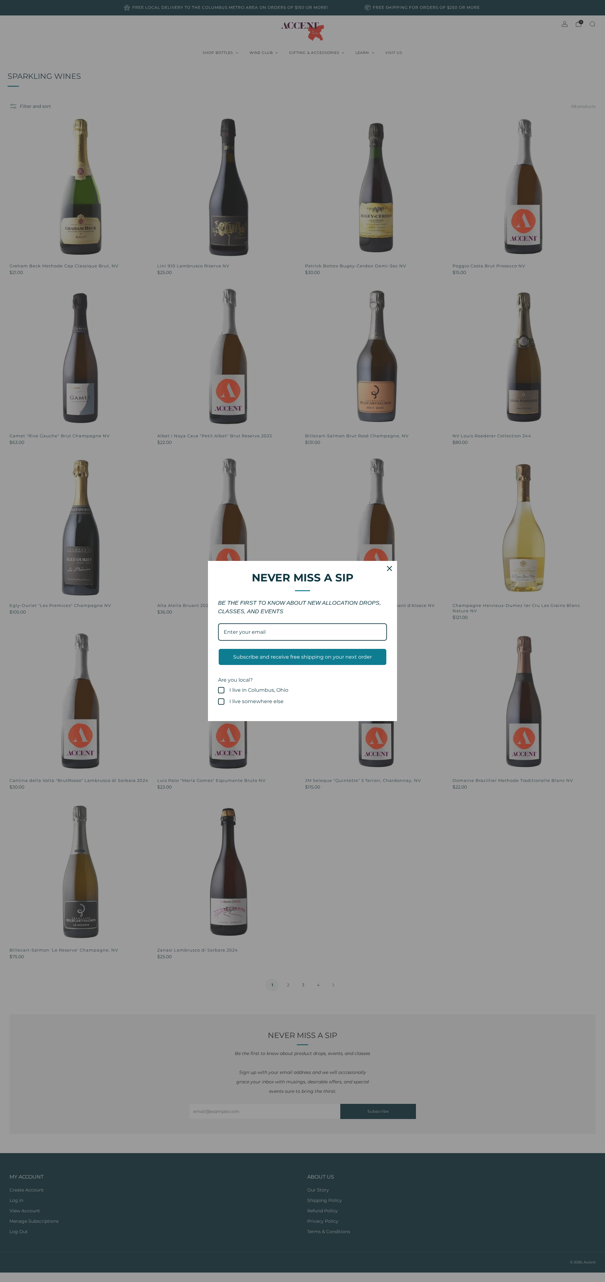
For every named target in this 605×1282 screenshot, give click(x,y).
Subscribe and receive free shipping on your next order (302, 657)
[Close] (389, 568)
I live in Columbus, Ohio (258, 690)
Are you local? (235, 680)
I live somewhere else (256, 701)
